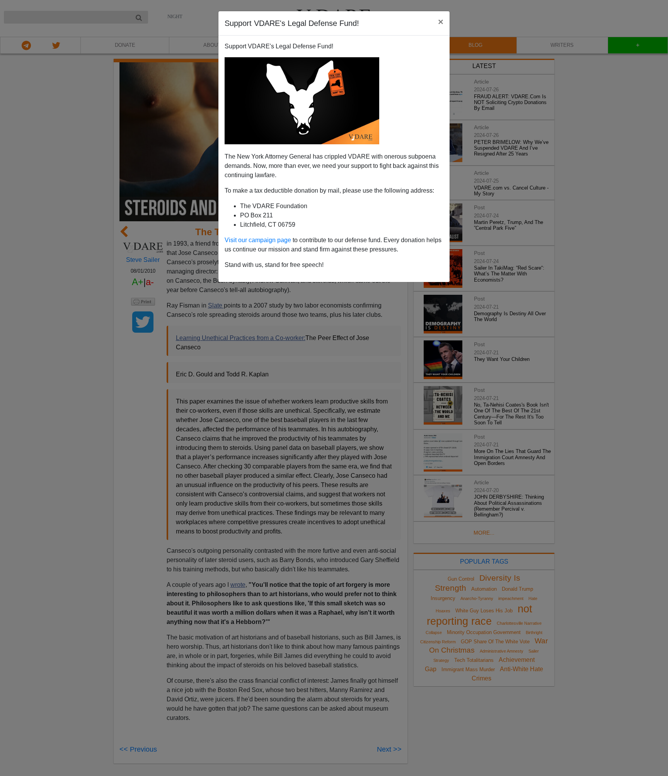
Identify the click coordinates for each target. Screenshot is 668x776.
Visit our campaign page (258, 240)
